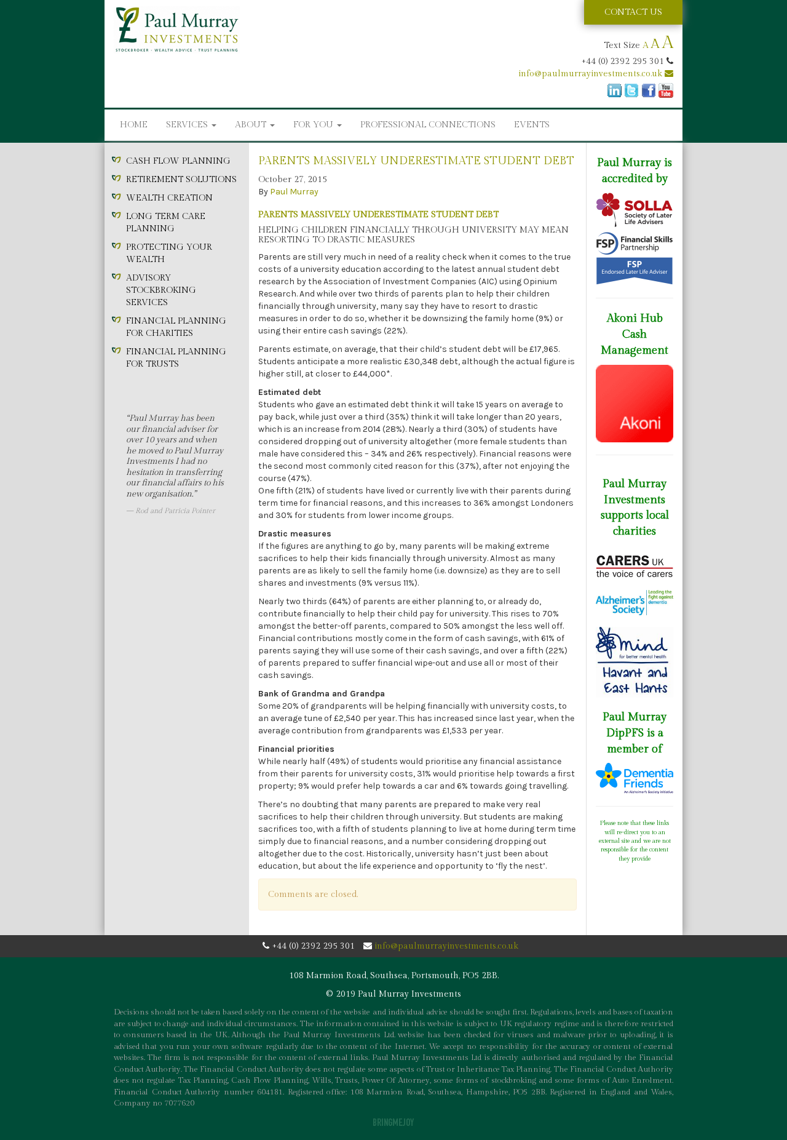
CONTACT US (633, 12)
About (252, 125)
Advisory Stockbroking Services (161, 290)
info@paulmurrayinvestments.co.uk (591, 74)
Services (188, 125)
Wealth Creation (169, 198)
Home (134, 125)
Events (532, 125)
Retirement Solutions (181, 180)
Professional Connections (428, 125)
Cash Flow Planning (178, 161)
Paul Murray (294, 191)
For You (314, 125)
